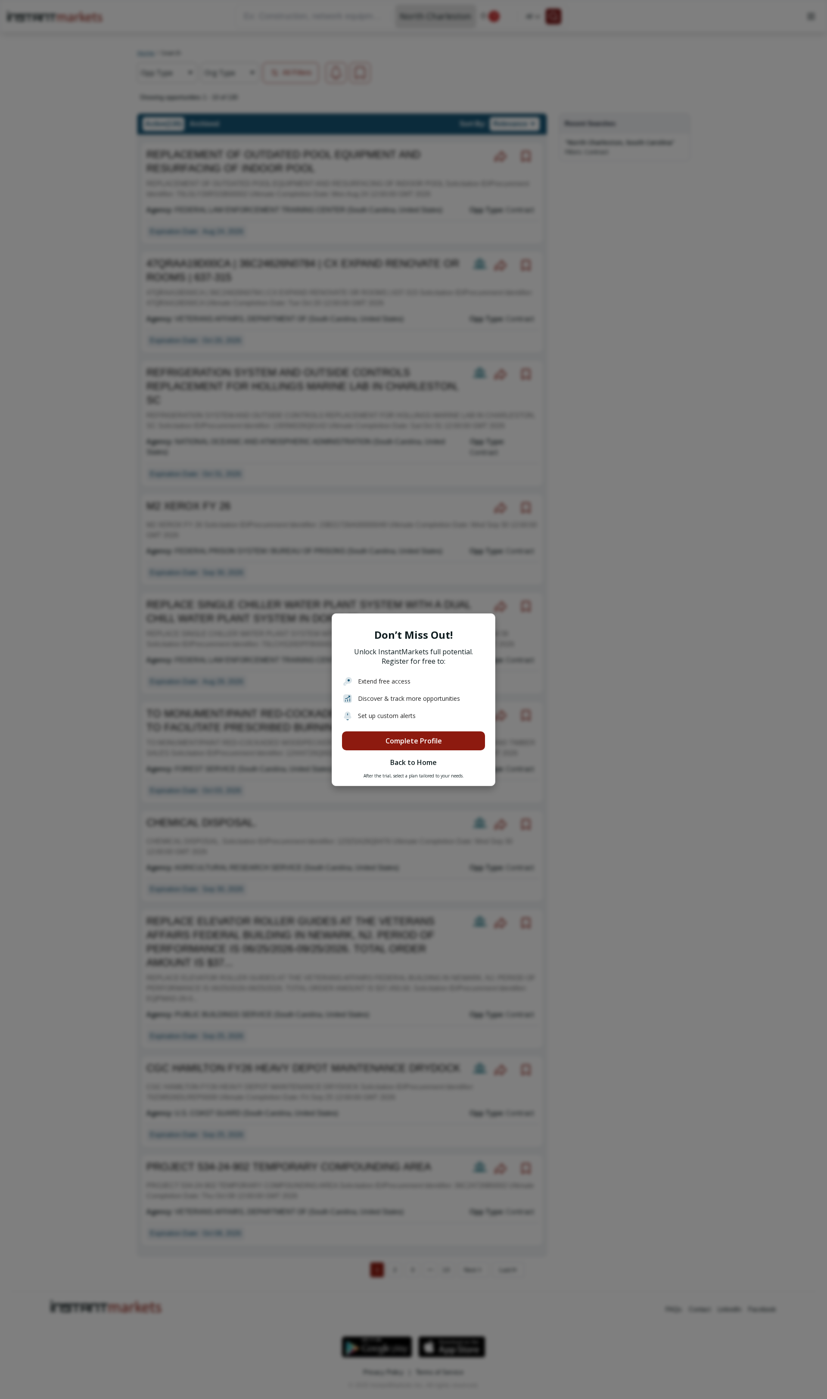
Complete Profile (414, 741)
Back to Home (413, 762)
